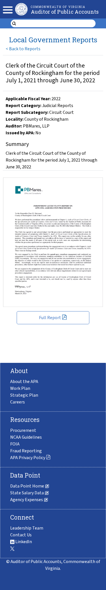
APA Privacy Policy (27, 458)
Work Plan (20, 388)
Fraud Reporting (26, 451)
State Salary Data (27, 493)
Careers (17, 402)
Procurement (23, 430)
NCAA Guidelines (26, 437)
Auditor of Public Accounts (65, 11)
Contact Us (21, 535)
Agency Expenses (27, 500)
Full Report (50, 318)
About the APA (24, 381)
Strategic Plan (24, 395)
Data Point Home (27, 486)
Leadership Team (26, 528)
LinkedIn (23, 542)
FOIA (15, 444)
